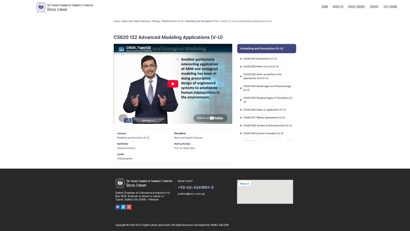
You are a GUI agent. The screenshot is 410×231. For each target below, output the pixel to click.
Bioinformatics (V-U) (172, 21)
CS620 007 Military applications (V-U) (264, 117)
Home (325, 7)
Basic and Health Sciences (136, 21)
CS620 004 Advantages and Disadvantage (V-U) (267, 88)
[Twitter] (123, 207)
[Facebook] (117, 207)
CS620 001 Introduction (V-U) (260, 58)
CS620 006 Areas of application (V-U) (264, 109)
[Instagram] (129, 207)
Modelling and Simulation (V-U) (202, 21)
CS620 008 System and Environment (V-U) (267, 125)
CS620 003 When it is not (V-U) (261, 66)
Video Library (356, 7)
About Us (338, 7)
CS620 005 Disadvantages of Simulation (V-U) (268, 99)
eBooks (374, 7)
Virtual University (126, 148)
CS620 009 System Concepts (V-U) (263, 133)
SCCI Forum (390, 7)
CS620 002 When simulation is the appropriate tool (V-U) (262, 76)
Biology (156, 21)
